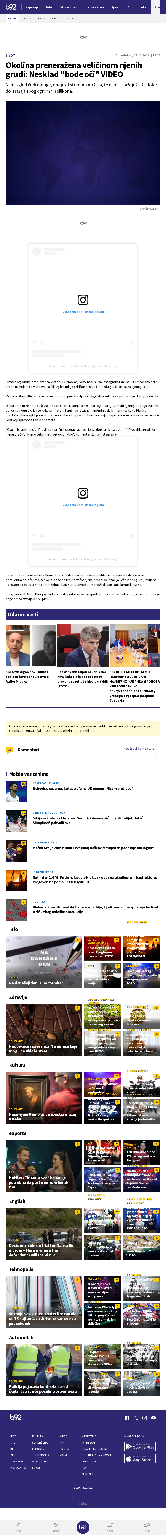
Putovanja (18, 1468)
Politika (39, 901)
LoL (90, 1142)
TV (61, 1442)
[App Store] (140, 1459)
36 (9, 749)
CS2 (11, 1172)
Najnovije (32, 7)
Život (11, 55)
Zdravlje (17, 1461)
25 (23, 872)
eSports (38, 1449)
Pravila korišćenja (95, 1449)
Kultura (38, 1436)
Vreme (64, 1455)
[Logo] (11, 7)
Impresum (88, 1442)
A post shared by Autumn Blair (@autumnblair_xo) (83, 366)
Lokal (36, 1468)
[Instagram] (144, 1418)
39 (23, 843)
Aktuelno (16, 1040)
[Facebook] (127, 1418)
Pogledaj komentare (139, 748)
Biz (12, 1449)
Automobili (40, 1461)
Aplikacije (89, 1461)
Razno (13, 977)
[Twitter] (136, 1418)
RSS (84, 1468)
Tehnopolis (40, 1455)
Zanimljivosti (97, 1374)
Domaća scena (136, 1165)
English (15, 1240)
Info (13, 1436)
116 (24, 813)
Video (64, 1436)
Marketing (89, 1436)
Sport (14, 1442)
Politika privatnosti (96, 1455)
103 (24, 783)
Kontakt (88, 1474)
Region (131, 965)
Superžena (40, 1442)
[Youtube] (153, 1418)
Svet (90, 965)
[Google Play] (140, 1447)
